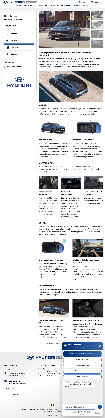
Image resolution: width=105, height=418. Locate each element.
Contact (85, 5)
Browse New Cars (82, 365)
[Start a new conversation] (90, 346)
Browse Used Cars (82, 360)
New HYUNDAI (29, 5)
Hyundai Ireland (53, 415)
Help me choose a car (82, 371)
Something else (82, 376)
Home (18, 5)
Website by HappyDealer (52, 411)
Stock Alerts (98, 2)
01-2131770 (11, 369)
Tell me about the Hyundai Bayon (82, 354)
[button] (42, 29)
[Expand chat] (95, 346)
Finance (54, 5)
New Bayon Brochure (14, 67)
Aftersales (65, 5)
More (76, 5)
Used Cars (43, 5)
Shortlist (84, 2)
